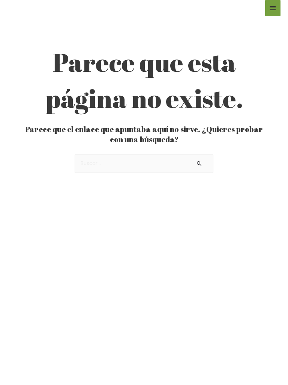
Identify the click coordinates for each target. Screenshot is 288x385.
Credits (124, 365)
